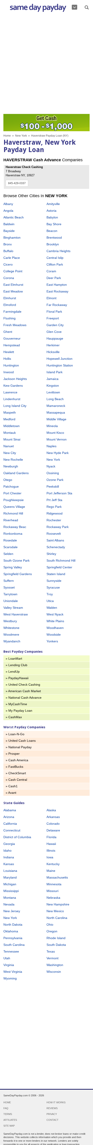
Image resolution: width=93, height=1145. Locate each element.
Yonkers (52, 641)
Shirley (51, 554)
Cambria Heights (58, 251)
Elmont (51, 298)
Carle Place (11, 258)
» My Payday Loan (19, 710)
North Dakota (12, 924)
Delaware (53, 830)
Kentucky (53, 864)
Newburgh (10, 466)
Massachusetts (57, 877)
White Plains (55, 621)
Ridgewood (54, 513)
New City (9, 453)
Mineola (52, 426)
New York (21, 135)
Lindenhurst (11, 399)
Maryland (10, 877)
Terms (7, 1114)
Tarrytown (10, 594)
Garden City (55, 325)
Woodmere (11, 634)
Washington (54, 965)
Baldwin (8, 224)
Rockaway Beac (14, 527)
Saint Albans (55, 540)
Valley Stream (13, 607)
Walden (51, 607)
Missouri (52, 891)
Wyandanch (11, 641)
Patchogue (11, 486)
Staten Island (55, 574)
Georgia (9, 844)
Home (7, 135)
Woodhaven (55, 628)
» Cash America (17, 760)
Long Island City (14, 406)
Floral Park (54, 311)
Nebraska (53, 897)
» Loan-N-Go (15, 734)
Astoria (51, 210)
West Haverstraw (15, 614)
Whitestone (11, 628)
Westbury (10, 621)
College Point (12, 271)
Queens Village (14, 506)
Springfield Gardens (17, 574)
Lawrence (10, 392)
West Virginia (12, 971)
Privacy (51, 1114)
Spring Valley (12, 567)
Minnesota (53, 884)
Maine (50, 870)
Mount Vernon (56, 439)
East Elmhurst (13, 284)
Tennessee (11, 951)
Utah (6, 958)
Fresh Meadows (14, 325)
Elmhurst (9, 298)
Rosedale (10, 540)
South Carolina (14, 945)
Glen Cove (54, 332)
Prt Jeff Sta (54, 500)
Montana (9, 897)
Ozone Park (54, 480)
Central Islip (54, 258)
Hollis (7, 358)
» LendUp (13, 671)
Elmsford (9, 305)
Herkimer (53, 345)
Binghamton (12, 237)
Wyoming (10, 978)
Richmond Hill (13, 513)
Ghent (7, 332)
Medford (9, 419)
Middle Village (56, 419)
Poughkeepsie (13, 500)
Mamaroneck (55, 406)
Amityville (53, 204)
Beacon (51, 231)
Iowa (49, 857)
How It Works (55, 1102)
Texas (50, 951)
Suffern (8, 580)
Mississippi (11, 891)
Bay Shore (53, 224)
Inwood (8, 372)
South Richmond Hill (60, 560)
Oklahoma (10, 931)
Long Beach (55, 399)
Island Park (54, 372)
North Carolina (56, 918)
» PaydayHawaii (17, 678)
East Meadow (13, 291)
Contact (52, 1120)
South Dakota (56, 945)
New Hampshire (57, 904)
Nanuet (8, 446)
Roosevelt (53, 533)
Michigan (9, 884)
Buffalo (8, 251)
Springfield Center (59, 567)
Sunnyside (53, 580)
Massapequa (55, 412)
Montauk (9, 432)
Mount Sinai (11, 439)
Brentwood (54, 237)
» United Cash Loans (21, 740)
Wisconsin (53, 971)
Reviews (52, 1108)
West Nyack (54, 614)
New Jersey (11, 911)
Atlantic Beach (13, 217)
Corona (8, 278)
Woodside (53, 634)
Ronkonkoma (12, 533)
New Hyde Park (57, 453)
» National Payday (19, 747)
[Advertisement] (46, 64)
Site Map (9, 1125)
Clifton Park (54, 264)
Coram (51, 271)
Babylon (52, 217)
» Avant (11, 792)
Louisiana (10, 870)
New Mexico (55, 911)
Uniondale (10, 601)
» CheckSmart (16, 773)
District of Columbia (17, 837)
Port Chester (12, 493)
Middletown (11, 426)
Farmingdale (12, 311)
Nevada (8, 904)
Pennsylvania (12, 938)
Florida (51, 837)
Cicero (8, 264)
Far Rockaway (56, 305)
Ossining (52, 473)
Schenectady (55, 547)
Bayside (9, 231)
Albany (8, 204)
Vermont (52, 958)
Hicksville (53, 352)
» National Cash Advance (24, 697)
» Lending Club (16, 665)
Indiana (8, 857)
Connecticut (11, 830)
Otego (7, 480)
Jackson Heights (15, 379)
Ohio (49, 924)
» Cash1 (12, 786)
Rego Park (54, 506)
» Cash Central (16, 779)
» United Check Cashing (23, 684)
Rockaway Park (57, 527)
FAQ (5, 1108)
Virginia (8, 965)
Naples (51, 446)
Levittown (53, 392)
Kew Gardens (13, 385)
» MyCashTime (16, 704)
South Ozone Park (16, 560)
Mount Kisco (55, 432)
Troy (49, 594)
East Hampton (56, 284)
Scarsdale (10, 547)
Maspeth (9, 412)
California (10, 823)
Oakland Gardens (16, 473)
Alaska (51, 810)
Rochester (53, 520)
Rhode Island (55, 938)
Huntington (11, 365)
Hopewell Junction (59, 358)
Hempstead (11, 345)
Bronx (7, 244)
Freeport (52, 318)
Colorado (53, 823)
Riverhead (10, 520)
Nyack (50, 466)
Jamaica (52, 379)
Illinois (50, 850)
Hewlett (8, 352)
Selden (8, 554)
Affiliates (10, 1120)
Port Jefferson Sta (59, 493)
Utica (50, 601)
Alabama (9, 810)
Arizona (8, 817)
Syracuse (53, 587)
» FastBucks (14, 766)
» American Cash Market (23, 691)
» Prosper (13, 753)
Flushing (9, 318)
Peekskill (52, 486)
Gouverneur (12, 338)
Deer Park (53, 278)
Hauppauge (54, 338)
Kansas (8, 864)
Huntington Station (59, 365)
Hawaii (51, 844)
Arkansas (53, 817)
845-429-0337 (17, 183)
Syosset (9, 587)
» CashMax (14, 717)
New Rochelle (13, 459)
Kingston (52, 385)
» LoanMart (14, 658)
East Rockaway (57, 291)
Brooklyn (52, 244)
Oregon (51, 931)
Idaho (7, 850)
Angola (8, 210)
